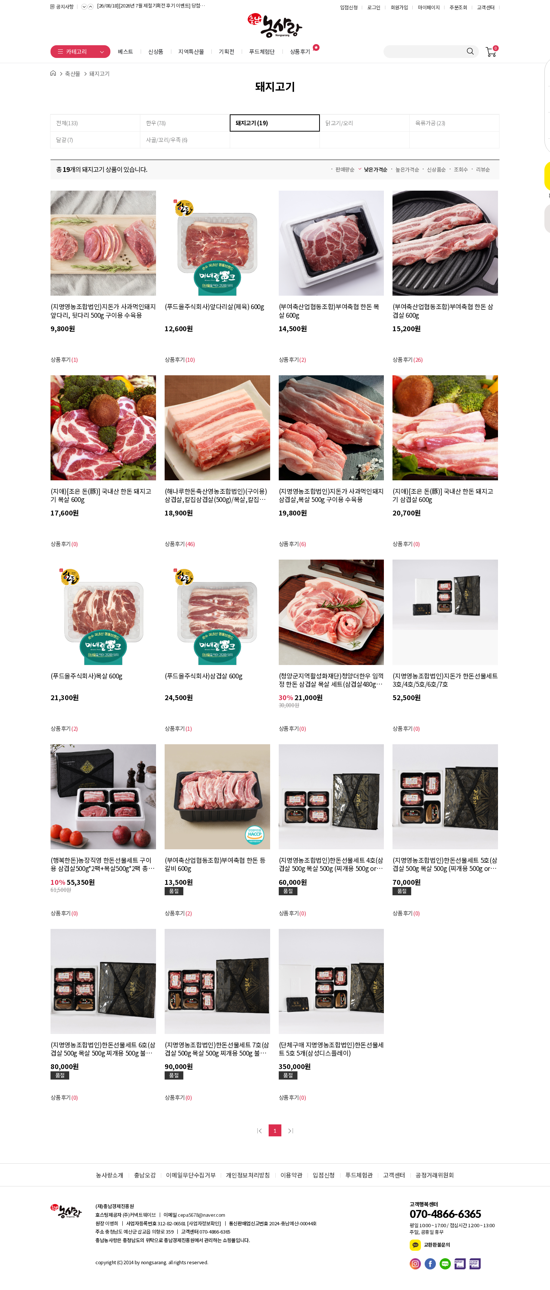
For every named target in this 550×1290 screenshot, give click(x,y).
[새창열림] (417, 1263)
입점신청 (349, 7)
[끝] (290, 1130)
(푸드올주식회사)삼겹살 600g (203, 676)
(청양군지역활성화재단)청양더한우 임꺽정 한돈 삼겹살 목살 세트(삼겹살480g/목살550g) (331, 680)
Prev (84, 6)
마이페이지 (429, 7)
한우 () (156, 123)
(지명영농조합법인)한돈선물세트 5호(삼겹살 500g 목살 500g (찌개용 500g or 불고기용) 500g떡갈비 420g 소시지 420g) (444, 864)
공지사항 (65, 6)
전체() (67, 123)
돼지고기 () (252, 123)
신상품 (156, 51)
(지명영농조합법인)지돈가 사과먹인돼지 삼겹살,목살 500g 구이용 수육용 (331, 495)
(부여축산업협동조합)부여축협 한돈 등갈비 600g (215, 864)
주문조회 (458, 7)
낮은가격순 (376, 169)
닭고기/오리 (339, 123)
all (170, 1262)
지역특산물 (191, 51)
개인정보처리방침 (248, 1174)
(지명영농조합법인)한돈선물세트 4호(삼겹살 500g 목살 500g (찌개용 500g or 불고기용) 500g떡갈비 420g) (331, 864)
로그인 (374, 7)
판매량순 (345, 169)
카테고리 (76, 51)
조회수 (461, 169)
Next (91, 6)
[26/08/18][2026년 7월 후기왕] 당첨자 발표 (139, 6)
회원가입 (399, 7)
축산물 (72, 73)
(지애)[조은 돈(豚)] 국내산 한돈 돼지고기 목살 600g (101, 495)
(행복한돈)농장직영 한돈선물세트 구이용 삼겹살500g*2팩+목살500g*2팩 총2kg (101, 864)
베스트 (125, 51)
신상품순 (436, 169)
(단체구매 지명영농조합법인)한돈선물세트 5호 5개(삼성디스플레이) (331, 1049)
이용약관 (292, 1174)
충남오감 (145, 1174)
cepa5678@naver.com (201, 1214)
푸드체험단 (262, 51)
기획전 (226, 51)
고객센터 (486, 7)
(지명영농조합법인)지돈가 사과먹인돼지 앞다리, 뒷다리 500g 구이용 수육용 (103, 310)
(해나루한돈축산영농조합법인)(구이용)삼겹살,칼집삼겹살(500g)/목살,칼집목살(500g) (216, 495)
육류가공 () (430, 123)
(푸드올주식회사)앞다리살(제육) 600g (214, 306)
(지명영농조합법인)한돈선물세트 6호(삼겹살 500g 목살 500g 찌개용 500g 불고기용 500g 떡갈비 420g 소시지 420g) (103, 1049)
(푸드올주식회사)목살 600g (86, 676)
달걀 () (64, 140)
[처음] (260, 1130)
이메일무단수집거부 (191, 1174)
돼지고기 (99, 73)
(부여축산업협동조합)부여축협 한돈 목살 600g (329, 310)
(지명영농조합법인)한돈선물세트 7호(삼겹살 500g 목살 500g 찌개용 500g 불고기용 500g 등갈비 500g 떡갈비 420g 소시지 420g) (217, 1049)
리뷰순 (483, 169)
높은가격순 (407, 169)
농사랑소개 (109, 1174)
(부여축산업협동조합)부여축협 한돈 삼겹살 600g (442, 310)
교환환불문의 (436, 1244)
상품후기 (300, 51)
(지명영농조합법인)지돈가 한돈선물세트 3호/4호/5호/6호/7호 (445, 680)
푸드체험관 (359, 1174)
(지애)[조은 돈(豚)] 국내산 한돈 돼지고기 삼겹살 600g (442, 495)
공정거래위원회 (435, 1174)
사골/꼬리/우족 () (166, 140)
